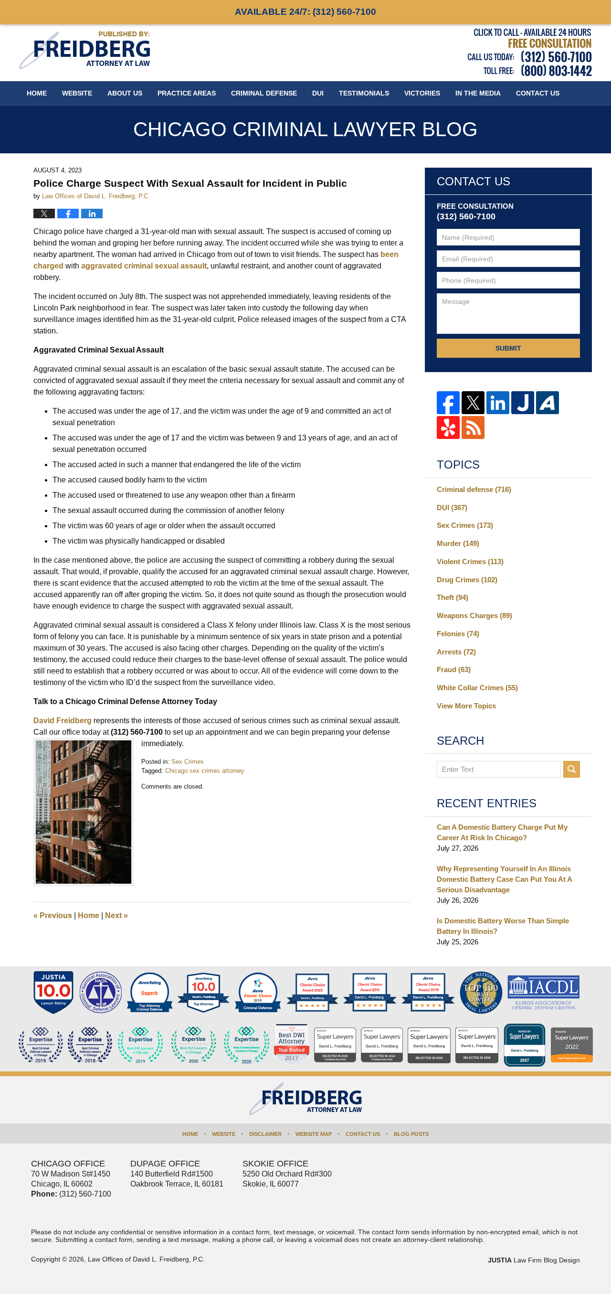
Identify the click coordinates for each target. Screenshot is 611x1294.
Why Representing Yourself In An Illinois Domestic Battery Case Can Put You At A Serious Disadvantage (504, 879)
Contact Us (363, 1134)
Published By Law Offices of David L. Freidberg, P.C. (530, 52)
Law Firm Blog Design (534, 1260)
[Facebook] (448, 402)
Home (37, 93)
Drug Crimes (467, 580)
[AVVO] (547, 402)
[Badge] (194, 1045)
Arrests (456, 652)
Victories (422, 93)
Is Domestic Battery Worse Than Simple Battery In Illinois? (503, 926)
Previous (52, 915)
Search (571, 769)
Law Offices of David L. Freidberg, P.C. (146, 1259)
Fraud (454, 669)
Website (77, 93)
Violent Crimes (470, 561)
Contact (537, 93)
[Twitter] (473, 402)
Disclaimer (265, 1134)
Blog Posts (411, 1134)
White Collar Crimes (477, 688)
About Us (124, 93)
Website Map (313, 1134)
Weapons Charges (474, 615)
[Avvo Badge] (149, 992)
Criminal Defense (264, 93)
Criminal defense (474, 489)
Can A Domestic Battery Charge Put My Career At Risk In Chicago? (502, 832)
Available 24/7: (305, 12)
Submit (508, 348)
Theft (452, 597)
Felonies (458, 634)
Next (116, 915)
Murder (458, 543)
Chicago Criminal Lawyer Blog (84, 50)
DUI (318, 93)
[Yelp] (448, 427)
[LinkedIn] (497, 402)
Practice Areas (187, 93)
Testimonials (364, 93)
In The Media (478, 93)
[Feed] (473, 427)
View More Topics (466, 706)
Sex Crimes (187, 761)
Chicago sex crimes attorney (204, 770)
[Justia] (522, 402)
